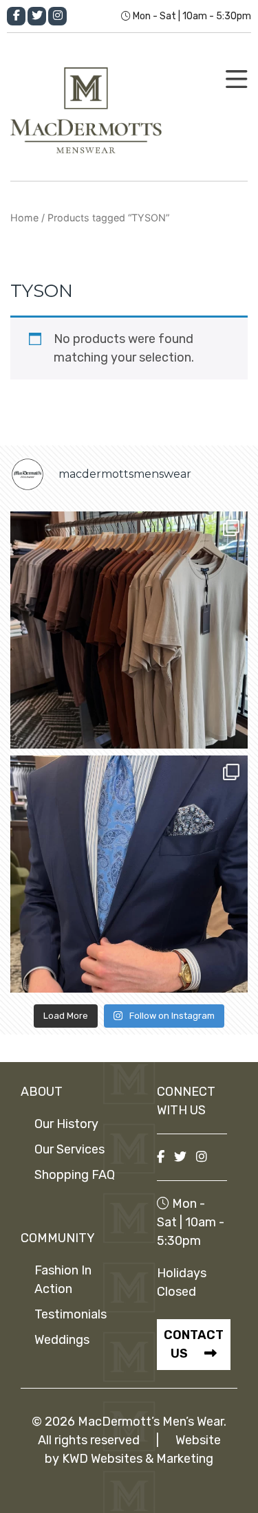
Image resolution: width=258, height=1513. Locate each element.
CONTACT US (194, 1344)
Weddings (61, 1339)
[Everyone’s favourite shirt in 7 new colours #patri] (129, 630)
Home (24, 217)
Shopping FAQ (74, 1174)
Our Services (69, 1149)
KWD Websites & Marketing (137, 1458)
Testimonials (70, 1314)
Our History (66, 1123)
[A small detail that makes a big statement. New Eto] (129, 874)
